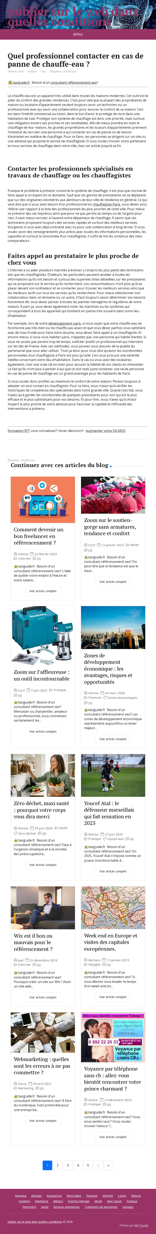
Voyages (94, 964)
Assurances (54, 1196)
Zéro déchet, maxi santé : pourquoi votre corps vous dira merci (41, 810)
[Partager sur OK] (32, 453)
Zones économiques (122, 697)
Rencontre (29, 1207)
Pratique (60, 690)
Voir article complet (42, 591)
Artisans (32, 71)
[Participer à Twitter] (52, 453)
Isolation (24, 1201)
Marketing (26, 1088)
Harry (22, 1083)
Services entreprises (66, 1207)
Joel (20, 960)
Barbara (94, 960)
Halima (23, 554)
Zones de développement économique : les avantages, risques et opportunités (108, 668)
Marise (93, 693)
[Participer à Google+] (42, 453)
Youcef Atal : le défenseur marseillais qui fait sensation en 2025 (109, 813)
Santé (63, 828)
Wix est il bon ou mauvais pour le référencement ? (33, 942)
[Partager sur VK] (22, 453)
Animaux (20, 1196)
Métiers (58, 1201)
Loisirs (122, 1196)
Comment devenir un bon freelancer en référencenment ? (38, 536)
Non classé (114, 1201)
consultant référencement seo (74, 82)
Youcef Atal (115, 838)
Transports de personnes (101, 1207)
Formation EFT (19, 430)
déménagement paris (64, 323)
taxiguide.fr (21, 82)
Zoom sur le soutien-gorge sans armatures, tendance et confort (110, 526)
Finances (94, 697)
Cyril (91, 545)
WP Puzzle (141, 1225)
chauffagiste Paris (106, 204)
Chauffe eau (69, 71)
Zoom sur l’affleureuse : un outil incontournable (41, 675)
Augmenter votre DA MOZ (106, 430)
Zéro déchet (27, 833)
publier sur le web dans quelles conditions (73, 16)
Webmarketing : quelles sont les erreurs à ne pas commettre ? (42, 1066)
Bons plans (74, 1196)
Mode (134, 545)
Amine (93, 1099)
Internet (24, 558)
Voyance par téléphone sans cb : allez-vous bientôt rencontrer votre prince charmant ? (112, 1078)
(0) (39, 558)
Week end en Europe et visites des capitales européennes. (110, 942)
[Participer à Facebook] (12, 453)
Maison (136, 1196)
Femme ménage (79, 1201)
